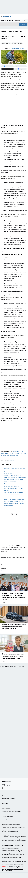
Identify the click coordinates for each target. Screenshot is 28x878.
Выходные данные (5, 819)
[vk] (12, 514)
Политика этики (5, 806)
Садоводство (6, 43)
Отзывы (3, 795)
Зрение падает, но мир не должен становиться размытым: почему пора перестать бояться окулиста (13, 567)
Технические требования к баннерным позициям (11, 811)
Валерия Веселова (18, 48)
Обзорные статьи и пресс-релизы (8, 798)
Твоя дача (11, 460)
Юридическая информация (7, 816)
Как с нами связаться (6, 808)
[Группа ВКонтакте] (7, 66)
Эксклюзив (3, 20)
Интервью (24, 20)
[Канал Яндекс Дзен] (7, 69)
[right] (26, 20)
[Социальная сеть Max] (20, 69)
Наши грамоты (5, 803)
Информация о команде (6, 800)
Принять (23, 24)
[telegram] (16, 514)
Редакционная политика (6, 813)
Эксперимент (10, 20)
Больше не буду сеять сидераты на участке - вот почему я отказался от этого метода (15, 471)
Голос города (17, 20)
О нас (3, 792)
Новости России (17, 43)
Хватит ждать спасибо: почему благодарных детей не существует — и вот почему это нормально (13, 550)
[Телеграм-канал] (7, 784)
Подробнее (9, 832)
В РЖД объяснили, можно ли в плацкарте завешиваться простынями (12, 558)
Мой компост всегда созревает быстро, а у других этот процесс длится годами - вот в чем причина (14, 495)
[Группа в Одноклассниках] (5, 784)
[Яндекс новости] (20, 66)
